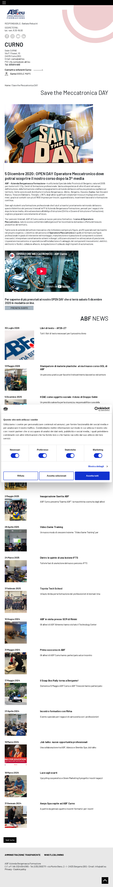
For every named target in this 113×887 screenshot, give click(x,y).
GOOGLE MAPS (20, 73)
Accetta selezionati (56, 475)
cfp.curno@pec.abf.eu (19, 61)
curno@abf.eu (17, 58)
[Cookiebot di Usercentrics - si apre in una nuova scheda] (97, 409)
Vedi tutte (10, 840)
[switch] (42, 455)
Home (7, 85)
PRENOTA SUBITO (19, 308)
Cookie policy (19, 869)
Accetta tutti (92, 475)
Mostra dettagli (96, 466)
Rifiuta (20, 475)
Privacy (8, 869)
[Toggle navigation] (4, 2)
